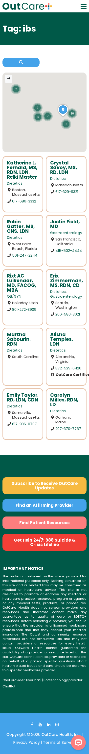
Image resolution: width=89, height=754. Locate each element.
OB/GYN (14, 296)
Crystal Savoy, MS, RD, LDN (63, 167)
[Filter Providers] (21, 62)
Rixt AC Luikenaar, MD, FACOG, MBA (21, 283)
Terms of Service (59, 742)
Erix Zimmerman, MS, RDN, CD (66, 281)
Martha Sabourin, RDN (19, 339)
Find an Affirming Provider (44, 505)
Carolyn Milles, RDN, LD (64, 400)
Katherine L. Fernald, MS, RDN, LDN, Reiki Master (22, 169)
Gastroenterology (66, 232)
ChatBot (8, 686)
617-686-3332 (24, 201)
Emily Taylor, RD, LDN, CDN (23, 397)
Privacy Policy (26, 742)
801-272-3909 (24, 309)
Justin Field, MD (65, 224)
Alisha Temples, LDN (61, 339)
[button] (72, 113)
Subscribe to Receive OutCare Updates (45, 485)
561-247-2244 (24, 255)
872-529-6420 (68, 368)
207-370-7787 (68, 428)
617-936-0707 (24, 424)
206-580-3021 (67, 314)
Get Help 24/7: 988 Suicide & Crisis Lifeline (44, 542)
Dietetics (14, 183)
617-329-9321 (66, 191)
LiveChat (33, 680)
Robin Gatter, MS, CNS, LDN (21, 226)
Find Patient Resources (44, 523)
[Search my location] (8, 79)
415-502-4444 (68, 250)
